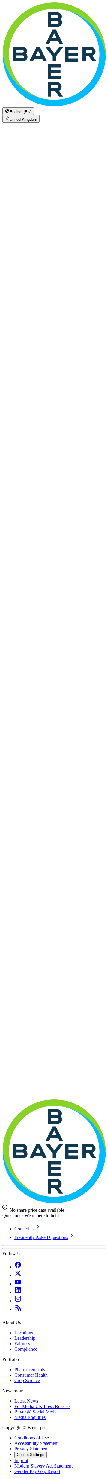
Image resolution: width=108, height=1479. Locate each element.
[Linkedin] (18, 1292)
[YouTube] (18, 1283)
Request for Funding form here (75, 499)
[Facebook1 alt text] (18, 1266)
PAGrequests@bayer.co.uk (62, 512)
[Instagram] (18, 1300)
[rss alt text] (18, 1309)
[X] (18, 1275)
